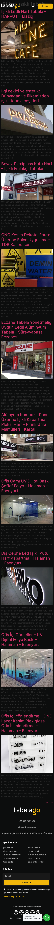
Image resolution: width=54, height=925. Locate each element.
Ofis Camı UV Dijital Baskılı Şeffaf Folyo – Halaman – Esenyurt (26, 486)
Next (49, 802)
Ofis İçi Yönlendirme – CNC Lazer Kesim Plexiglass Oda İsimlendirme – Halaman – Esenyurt (26, 723)
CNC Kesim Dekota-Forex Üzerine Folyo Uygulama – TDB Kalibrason (25, 239)
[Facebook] (21, 912)
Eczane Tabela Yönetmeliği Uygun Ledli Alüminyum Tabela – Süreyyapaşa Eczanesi (26, 329)
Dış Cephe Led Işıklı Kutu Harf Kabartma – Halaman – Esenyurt (25, 558)
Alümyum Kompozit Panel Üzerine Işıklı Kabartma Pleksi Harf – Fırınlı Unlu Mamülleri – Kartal (25, 422)
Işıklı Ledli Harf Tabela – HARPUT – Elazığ (23, 14)
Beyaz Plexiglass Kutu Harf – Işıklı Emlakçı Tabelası (26, 166)
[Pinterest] (38, 912)
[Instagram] (16, 912)
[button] (33, 6)
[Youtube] (32, 912)
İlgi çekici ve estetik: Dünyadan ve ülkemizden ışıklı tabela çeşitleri (25, 96)
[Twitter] (27, 912)
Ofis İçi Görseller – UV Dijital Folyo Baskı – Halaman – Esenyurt (22, 639)
